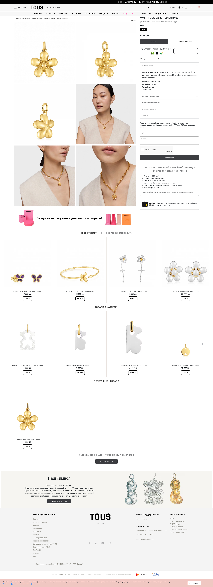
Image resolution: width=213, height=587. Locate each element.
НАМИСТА (76, 14)
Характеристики (147, 65)
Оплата (36, 535)
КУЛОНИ (115, 14)
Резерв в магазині (185, 41)
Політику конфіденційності (11, 584)
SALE (134, 14)
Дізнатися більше (59, 501)
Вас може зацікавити (119, 233)
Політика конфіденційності (95, 574)
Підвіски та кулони (49, 18)
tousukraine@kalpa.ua (145, 539)
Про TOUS (37, 550)
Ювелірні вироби (37, 18)
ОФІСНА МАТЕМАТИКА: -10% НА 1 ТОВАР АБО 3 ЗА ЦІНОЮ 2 (134, 2)
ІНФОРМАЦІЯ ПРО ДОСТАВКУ (151, 103)
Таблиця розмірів (40, 538)
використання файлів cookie (31, 584)
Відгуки (36, 525)
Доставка (37, 532)
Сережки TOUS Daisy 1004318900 (27, 291)
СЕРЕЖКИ (50, 14)
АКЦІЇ (125, 14)
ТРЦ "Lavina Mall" (177, 532)
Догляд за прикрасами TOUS (45, 544)
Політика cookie (110, 574)
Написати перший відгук (169, 22)
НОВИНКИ (38, 14)
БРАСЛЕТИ (63, 14)
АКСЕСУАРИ (146, 14)
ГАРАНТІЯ (145, 115)
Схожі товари (89, 233)
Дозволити (194, 583)
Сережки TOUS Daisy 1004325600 (186, 291)
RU (98, 523)
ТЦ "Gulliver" (175, 524)
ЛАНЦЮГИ (103, 14)
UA (103, 523)
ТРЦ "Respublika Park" (179, 529)
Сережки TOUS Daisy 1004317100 (133, 291)
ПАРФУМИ (175, 14)
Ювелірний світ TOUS (41, 547)
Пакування (37, 528)
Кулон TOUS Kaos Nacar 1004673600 (27, 365)
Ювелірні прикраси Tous (23, 18)
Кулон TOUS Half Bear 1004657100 (80, 365)
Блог (34, 556)
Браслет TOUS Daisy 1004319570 (80, 291)
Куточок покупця (40, 522)
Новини (36, 553)
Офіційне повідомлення (124, 574)
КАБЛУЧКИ (90, 14)
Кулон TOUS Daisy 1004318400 (27, 439)
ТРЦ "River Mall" (176, 527)
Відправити (169, 157)
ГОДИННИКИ (161, 14)
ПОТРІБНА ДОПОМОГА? (149, 109)
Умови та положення (78, 574)
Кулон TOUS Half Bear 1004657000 (132, 365)
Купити (154, 41)
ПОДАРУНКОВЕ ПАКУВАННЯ (150, 96)
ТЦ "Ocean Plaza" (177, 521)
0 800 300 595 (53, 7)
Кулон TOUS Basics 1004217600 (185, 365)
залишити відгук (106, 461)
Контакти (36, 519)
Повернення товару (41, 541)
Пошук (172, 8)
